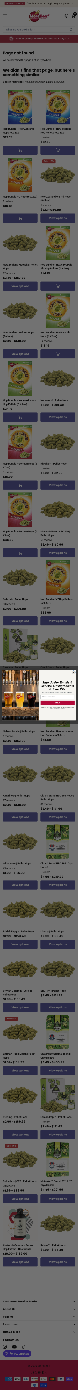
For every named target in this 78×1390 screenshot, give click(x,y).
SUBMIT (57, 703)
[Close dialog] (74, 672)
